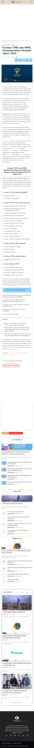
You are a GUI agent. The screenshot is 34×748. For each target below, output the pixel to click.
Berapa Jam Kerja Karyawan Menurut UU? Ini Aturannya (20, 482)
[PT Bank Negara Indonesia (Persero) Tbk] (17, 498)
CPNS (19, 150)
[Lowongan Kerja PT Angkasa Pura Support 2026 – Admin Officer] (4, 518)
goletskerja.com (6, 57)
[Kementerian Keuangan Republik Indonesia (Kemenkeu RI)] (4, 568)
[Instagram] (10, 735)
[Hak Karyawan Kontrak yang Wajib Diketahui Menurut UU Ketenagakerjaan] (4, 476)
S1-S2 (20, 154)
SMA (7, 154)
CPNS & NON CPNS (12, 40)
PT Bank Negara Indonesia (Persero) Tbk (12, 503)
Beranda (4, 40)
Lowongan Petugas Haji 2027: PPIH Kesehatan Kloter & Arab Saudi (14, 301)
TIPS (3, 449)
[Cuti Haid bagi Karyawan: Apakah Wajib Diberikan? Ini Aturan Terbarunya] (4, 463)
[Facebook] (16, 60)
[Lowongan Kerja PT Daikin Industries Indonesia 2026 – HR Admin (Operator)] (17, 653)
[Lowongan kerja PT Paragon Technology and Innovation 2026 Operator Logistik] (17, 681)
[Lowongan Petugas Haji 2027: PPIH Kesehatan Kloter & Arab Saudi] (4, 561)
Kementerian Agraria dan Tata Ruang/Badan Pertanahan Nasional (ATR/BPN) (17, 296)
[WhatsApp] (20, 60)
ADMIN (3, 500)
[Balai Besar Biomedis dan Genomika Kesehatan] (4, 575)
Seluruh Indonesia (15, 433)
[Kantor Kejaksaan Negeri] (4, 580)
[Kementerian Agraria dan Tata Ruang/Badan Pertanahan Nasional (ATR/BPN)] (17, 546)
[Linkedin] (30, 60)
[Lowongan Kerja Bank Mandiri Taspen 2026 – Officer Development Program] (4, 524)
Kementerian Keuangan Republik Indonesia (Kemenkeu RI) (16, 305)
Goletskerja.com (7, 141)
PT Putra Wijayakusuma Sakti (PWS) (16, 511)
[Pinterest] (19, 735)
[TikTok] (23, 735)
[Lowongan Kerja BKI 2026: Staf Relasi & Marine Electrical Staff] (4, 531)
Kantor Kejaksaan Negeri (10, 314)
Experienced (5, 660)
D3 (10, 154)
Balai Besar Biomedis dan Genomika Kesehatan (14, 310)
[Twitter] (27, 60)
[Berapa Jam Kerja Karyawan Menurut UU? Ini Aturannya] (4, 483)
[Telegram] (23, 60)
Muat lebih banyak (16, 702)
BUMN (10, 150)
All (18, 592)
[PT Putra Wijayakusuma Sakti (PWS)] (4, 512)
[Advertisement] (17, 22)
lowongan (9, 146)
